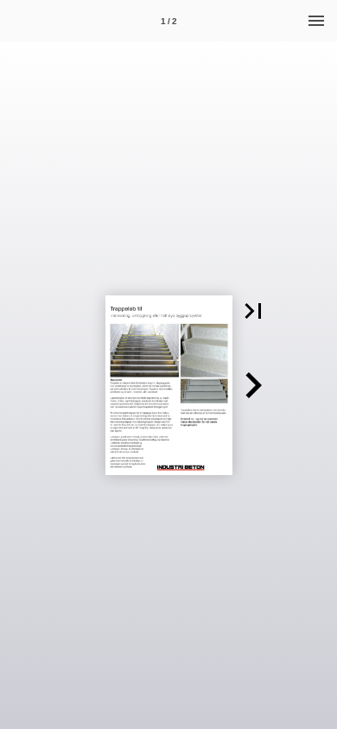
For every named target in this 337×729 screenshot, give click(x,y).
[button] (253, 310)
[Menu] (316, 20)
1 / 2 (169, 21)
